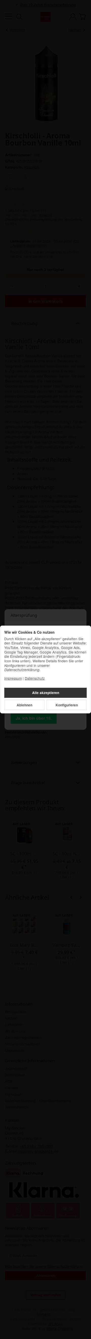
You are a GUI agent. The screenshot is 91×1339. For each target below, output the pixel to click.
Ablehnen (24, 705)
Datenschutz (35, 678)
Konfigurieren (67, 705)
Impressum (13, 678)
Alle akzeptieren (45, 692)
